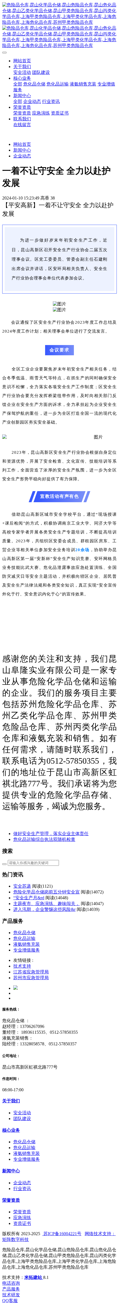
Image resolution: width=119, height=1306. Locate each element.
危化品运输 (24, 938)
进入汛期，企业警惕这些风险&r (44, 909)
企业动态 (22, 156)
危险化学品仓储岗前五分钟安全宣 (46, 892)
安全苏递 (22, 886)
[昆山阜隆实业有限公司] (59, 25)
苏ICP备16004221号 (61, 1233)
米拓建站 (33, 1277)
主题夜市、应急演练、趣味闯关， (46, 903)
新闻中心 (22, 150)
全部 (17, 84)
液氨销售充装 (26, 944)
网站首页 (22, 60)
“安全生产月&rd (28, 897)
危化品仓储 (24, 932)
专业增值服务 (26, 950)
